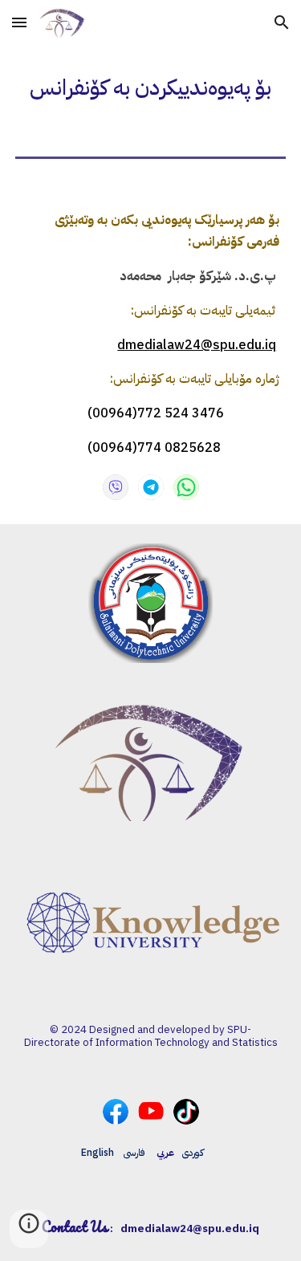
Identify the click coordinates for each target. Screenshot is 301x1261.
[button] (19, 22)
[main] (151, 88)
